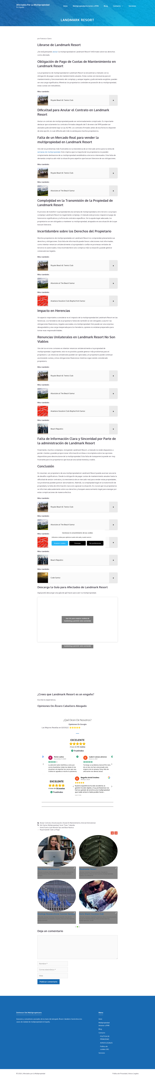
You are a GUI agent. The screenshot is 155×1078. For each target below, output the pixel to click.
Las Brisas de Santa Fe (47, 869)
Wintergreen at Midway (90, 869)
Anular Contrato (45, 823)
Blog (106, 6)
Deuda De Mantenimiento (71, 823)
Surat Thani (63, 825)
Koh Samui (43, 825)
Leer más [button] (78, 795)
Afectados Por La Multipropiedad (32, 4)
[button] (111, 764)
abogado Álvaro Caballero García (64, 974)
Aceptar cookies (60, 543)
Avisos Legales (133, 1029)
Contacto (117, 6)
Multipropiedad (53, 825)
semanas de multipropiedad (48, 152)
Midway (105, 874)
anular (55, 52)
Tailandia (71, 825)
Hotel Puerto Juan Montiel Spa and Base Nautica (57, 827)
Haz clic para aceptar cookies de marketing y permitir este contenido (77, 620)
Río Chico (51, 875)
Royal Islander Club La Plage (50, 830)
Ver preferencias (95, 543)
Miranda (64, 874)
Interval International (88, 823)
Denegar (77, 543)
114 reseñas (60, 788)
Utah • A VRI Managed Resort (99, 875)
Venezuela (57, 875)
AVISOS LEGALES (106, 998)
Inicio (65, 6)
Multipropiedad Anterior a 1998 (86, 6)
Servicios (132, 6)
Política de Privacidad (120, 1029)
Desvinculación (57, 823)
